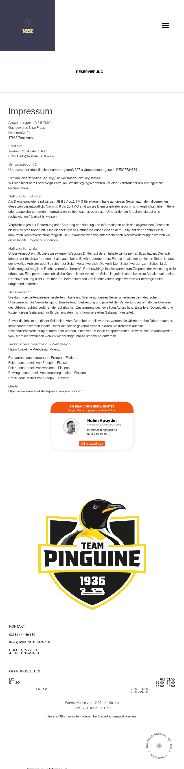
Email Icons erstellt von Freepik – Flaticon (38, 378)
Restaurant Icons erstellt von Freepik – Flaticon (42, 358)
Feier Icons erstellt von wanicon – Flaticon (39, 368)
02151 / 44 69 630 (22, 634)
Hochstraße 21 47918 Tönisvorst (24, 651)
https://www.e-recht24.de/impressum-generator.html (46, 391)
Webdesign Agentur (47, 349)
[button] (165, 26)
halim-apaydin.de (92, 443)
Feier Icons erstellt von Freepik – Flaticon (38, 362)
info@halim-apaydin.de (102, 430)
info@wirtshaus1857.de (37, 156)
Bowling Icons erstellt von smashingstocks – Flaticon (47, 373)
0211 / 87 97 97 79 (99, 434)
